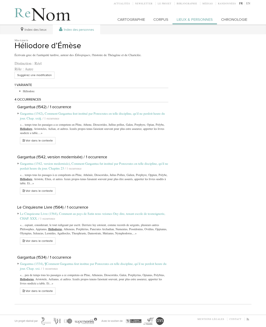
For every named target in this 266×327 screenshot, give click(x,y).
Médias (207, 3)
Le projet (164, 3)
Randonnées (227, 3)
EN (248, 3)
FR (241, 3)
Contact (235, 319)
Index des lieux (35, 30)
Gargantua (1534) (31, 263)
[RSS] (248, 319)
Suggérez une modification (34, 75)
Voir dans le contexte (39, 140)
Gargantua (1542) (31, 113)
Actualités (122, 3)
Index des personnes (78, 30)
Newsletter (144, 3)
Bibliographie (187, 3)
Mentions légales (210, 319)
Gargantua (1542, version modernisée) (45, 163)
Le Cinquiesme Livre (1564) (38, 213)
